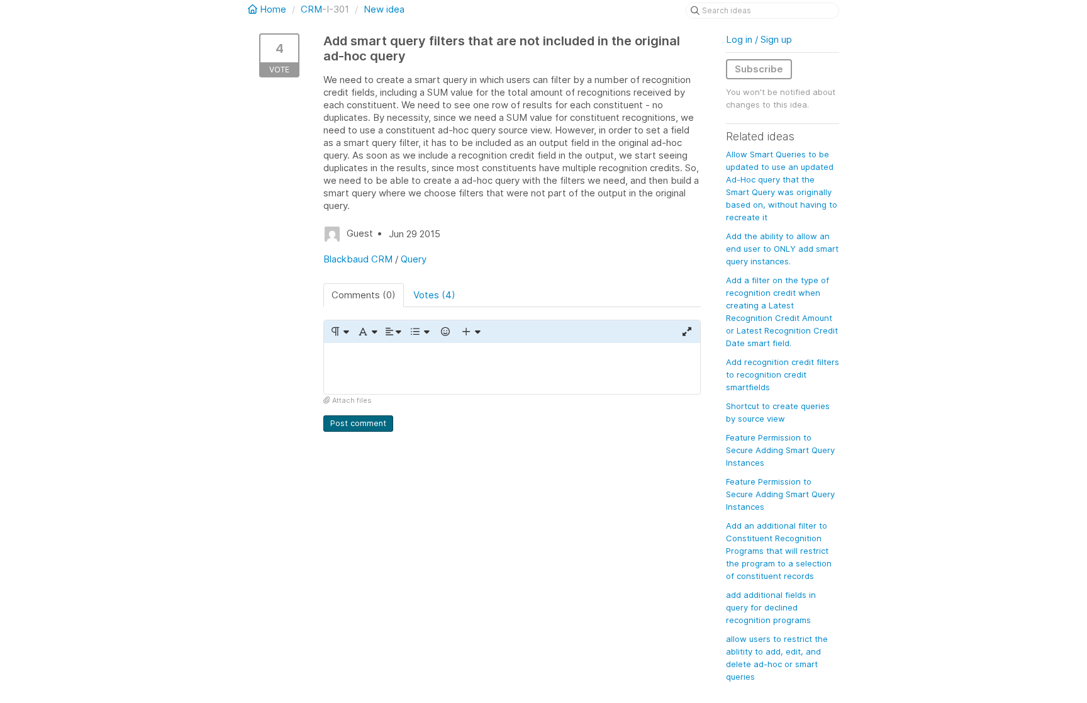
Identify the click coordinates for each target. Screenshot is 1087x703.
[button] (339, 331)
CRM (311, 9)
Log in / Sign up (759, 39)
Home (273, 9)
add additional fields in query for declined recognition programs (771, 607)
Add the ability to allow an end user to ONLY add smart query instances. (782, 248)
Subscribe (759, 69)
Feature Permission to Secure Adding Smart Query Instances (780, 450)
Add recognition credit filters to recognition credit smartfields (782, 374)
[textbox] (512, 368)
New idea (384, 9)
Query (413, 259)
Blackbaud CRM (358, 259)
